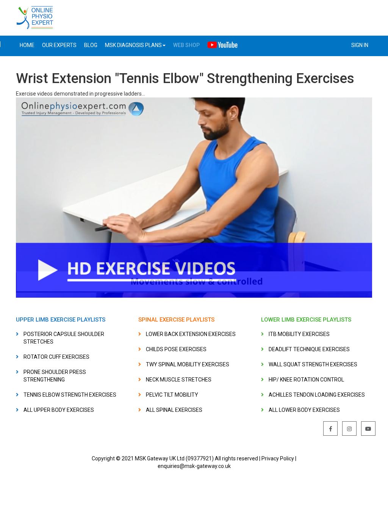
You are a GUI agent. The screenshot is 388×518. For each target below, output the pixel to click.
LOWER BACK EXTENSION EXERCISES (191, 334)
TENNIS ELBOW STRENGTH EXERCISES (69, 395)
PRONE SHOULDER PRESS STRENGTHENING (54, 376)
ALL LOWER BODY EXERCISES (304, 410)
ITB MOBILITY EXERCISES (299, 334)
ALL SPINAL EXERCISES (174, 410)
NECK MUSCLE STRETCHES (178, 380)
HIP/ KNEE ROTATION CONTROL (306, 380)
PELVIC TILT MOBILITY (172, 395)
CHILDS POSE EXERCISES (176, 349)
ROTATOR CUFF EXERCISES (56, 357)
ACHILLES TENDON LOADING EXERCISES (317, 395)
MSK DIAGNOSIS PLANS (133, 45)
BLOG (90, 45)
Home (27, 45)
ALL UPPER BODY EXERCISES (58, 410)
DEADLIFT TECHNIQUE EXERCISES (309, 349)
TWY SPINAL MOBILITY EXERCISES (187, 364)
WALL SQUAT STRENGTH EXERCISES (313, 364)
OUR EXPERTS (59, 45)
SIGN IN (359, 45)
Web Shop (186, 45)
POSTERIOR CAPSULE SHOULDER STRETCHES (63, 338)
